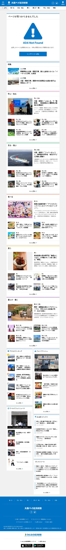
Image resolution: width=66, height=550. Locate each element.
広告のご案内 (49, 522)
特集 (54, 8)
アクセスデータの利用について (25, 522)
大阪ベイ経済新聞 (18, 3)
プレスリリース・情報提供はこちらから (42, 519)
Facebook (53, 3)
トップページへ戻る (33, 54)
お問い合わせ (39, 522)
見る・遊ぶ (20, 8)
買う (28, 8)
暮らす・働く (36, 8)
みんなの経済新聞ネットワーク (33, 535)
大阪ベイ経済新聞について (22, 519)
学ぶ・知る (46, 8)
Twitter (56, 3)
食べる (12, 8)
